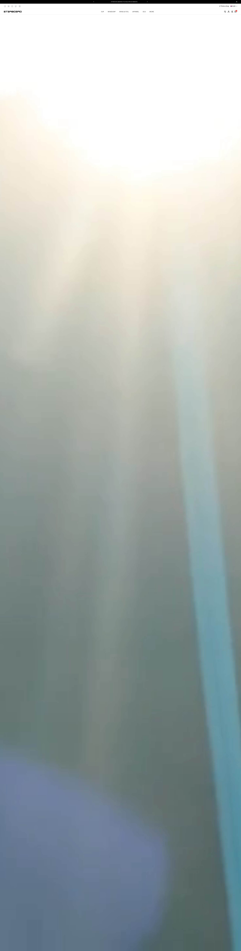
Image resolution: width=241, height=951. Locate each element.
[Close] (236, 2)
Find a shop (225, 6)
